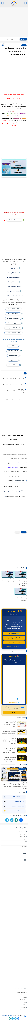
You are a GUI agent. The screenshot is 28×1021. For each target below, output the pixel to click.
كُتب (25, 1002)
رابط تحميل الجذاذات (14, 220)
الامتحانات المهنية (21, 992)
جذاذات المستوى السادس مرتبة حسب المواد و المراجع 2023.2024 (21, 583)
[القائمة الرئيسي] (25, 3)
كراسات (24, 841)
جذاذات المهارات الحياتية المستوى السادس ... (8, 581)
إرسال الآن (14, 712)
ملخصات (24, 844)
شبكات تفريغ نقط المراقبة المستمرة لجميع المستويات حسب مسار (9, 733)
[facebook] (21, 820)
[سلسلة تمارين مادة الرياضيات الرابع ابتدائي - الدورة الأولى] (22, 724)
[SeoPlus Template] (25, 1016)
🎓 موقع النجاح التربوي (14, 638)
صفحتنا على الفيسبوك (8, 491)
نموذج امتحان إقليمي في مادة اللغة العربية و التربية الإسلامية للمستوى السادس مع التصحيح (14, 786)
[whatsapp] (16, 820)
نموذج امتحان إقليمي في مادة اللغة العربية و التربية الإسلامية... (9, 39)
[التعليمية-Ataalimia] (14, 3)
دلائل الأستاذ (23, 999)
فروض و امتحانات (22, 839)
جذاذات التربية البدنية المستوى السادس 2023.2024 (22, 599)
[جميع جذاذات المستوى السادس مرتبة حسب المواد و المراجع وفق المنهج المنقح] (22, 758)
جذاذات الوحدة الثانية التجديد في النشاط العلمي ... (13, 385)
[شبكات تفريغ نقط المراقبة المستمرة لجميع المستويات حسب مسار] (22, 732)
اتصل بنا (20, 491)
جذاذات (23, 45)
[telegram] (11, 820)
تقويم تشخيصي (22, 834)
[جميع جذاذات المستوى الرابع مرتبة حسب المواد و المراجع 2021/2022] (22, 741)
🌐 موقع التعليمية (14, 633)
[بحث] (2, 3)
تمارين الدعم (23, 836)
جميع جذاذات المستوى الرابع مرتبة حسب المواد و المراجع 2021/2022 (9, 742)
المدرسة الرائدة (22, 831)
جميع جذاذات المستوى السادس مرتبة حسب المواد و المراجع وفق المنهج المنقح (9, 759)
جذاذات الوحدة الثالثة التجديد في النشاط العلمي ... (13, 379)
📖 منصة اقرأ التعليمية (14, 642)
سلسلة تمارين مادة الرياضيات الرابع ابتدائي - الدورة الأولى (10, 724)
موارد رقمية (23, 846)
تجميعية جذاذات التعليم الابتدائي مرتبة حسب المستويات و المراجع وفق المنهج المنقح (9, 751)
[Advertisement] (14, 22)
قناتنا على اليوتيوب (19, 480)
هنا (6, 496)
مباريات (24, 1005)
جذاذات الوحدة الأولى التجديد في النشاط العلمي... (15, 391)
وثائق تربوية (23, 1010)
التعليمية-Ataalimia (7, 1015)
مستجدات (23, 1007)
